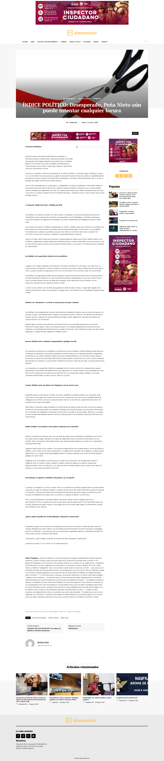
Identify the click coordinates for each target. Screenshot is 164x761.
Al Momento (69, 99)
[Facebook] (117, 176)
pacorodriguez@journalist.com (55, 611)
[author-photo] (17, 704)
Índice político (53, 618)
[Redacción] (30, 643)
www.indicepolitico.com (34, 611)
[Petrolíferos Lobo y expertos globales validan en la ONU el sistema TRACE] (113, 204)
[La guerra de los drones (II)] (113, 220)
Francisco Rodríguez (39, 618)
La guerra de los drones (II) (128, 220)
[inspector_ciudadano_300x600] (123, 291)
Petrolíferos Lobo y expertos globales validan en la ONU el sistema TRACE (128, 204)
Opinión (97, 99)
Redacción (73, 122)
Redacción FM (90, 702)
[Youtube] (33, 736)
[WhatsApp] (130, 176)
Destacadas (84, 99)
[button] (133, 41)
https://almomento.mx (44, 645)
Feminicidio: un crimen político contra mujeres (126, 212)
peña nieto (64, 618)
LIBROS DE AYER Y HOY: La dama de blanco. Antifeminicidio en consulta (128, 228)
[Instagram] (23, 736)
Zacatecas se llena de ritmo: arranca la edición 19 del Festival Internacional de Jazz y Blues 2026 (128, 195)
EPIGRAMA (73, 628)
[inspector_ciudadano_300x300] (123, 162)
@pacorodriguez (75, 611)
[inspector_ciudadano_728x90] (64, 140)
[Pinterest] (126, 176)
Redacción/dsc (23, 704)
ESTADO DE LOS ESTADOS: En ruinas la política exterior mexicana (44, 629)
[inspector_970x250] (82, 13)
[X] (121, 176)
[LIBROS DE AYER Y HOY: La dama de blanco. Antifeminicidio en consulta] (113, 228)
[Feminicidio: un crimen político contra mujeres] (113, 212)
